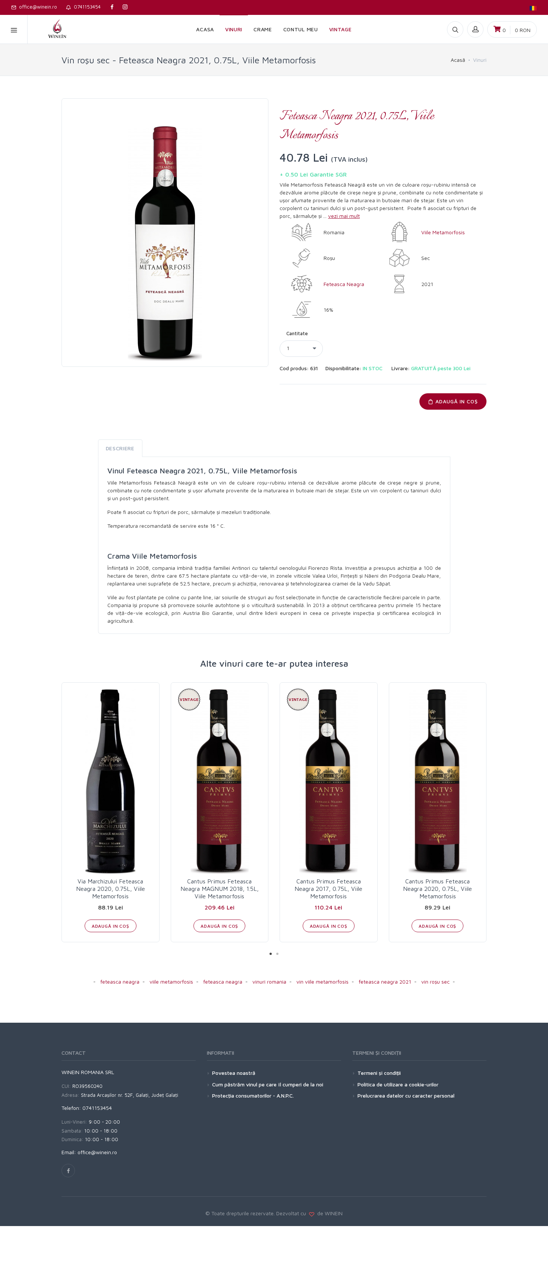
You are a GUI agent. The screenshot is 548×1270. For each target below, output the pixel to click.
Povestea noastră (233, 1073)
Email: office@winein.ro (89, 1152)
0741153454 (86, 7)
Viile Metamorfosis (443, 232)
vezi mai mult (344, 216)
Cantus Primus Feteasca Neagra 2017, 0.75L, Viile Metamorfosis (328, 888)
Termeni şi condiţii (379, 1073)
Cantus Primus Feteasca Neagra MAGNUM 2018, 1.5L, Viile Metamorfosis (219, 888)
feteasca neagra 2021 (385, 981)
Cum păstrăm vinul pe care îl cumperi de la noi (267, 1084)
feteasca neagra (119, 981)
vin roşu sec (435, 981)
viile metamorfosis (171, 981)
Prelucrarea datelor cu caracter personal (406, 1095)
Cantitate (297, 333)
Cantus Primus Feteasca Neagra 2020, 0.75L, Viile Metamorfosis (437, 888)
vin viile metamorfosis (322, 981)
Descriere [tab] (120, 448)
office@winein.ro (36, 7)
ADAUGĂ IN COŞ (456, 401)
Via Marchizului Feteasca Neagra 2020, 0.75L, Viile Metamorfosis (110, 888)
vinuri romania (269, 981)
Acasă (458, 60)
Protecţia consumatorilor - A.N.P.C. (253, 1095)
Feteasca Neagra (344, 284)
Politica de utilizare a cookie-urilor (398, 1084)
